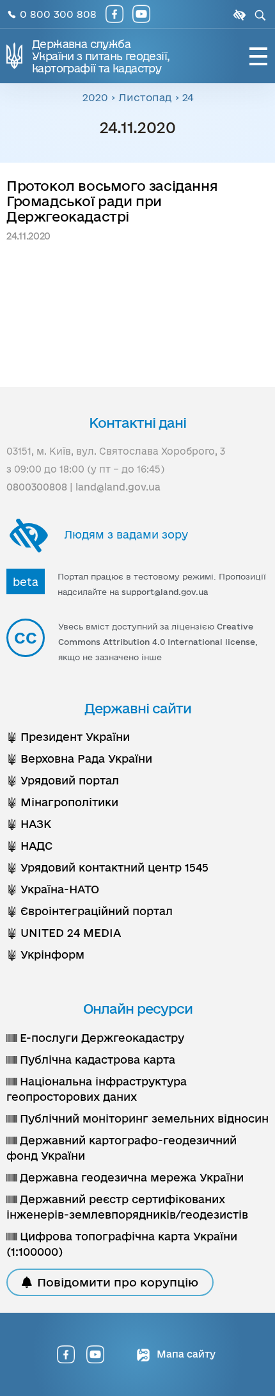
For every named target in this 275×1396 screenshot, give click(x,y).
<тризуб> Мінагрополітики (62, 802)
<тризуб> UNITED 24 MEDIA (63, 933)
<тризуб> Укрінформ (45, 954)
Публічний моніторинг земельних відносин (143, 1118)
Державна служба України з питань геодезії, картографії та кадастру (100, 56)
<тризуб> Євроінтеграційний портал (89, 911)
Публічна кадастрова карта (96, 1059)
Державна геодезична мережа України (130, 1177)
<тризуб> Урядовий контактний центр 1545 (107, 867)
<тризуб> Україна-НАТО (52, 889)
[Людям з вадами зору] (238, 15)
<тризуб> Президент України (68, 737)
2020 (95, 97)
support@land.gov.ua (165, 591)
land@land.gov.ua (118, 487)
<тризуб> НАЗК (28, 824)
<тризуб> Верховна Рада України (79, 758)
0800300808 (36, 487)
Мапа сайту (185, 1354)
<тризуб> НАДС (29, 846)
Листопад (145, 97)
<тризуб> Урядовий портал (62, 780)
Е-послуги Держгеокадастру (100, 1038)
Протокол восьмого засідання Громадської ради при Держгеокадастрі (111, 201)
